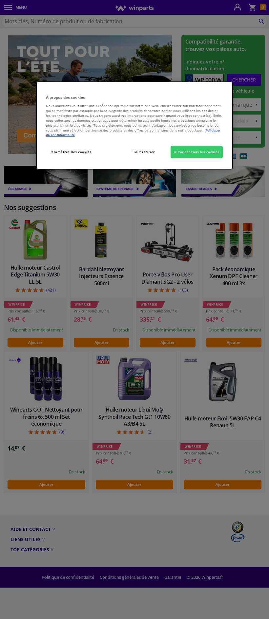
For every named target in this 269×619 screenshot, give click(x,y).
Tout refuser (144, 152)
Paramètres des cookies (71, 152)
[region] (134, 125)
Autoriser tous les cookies (196, 152)
